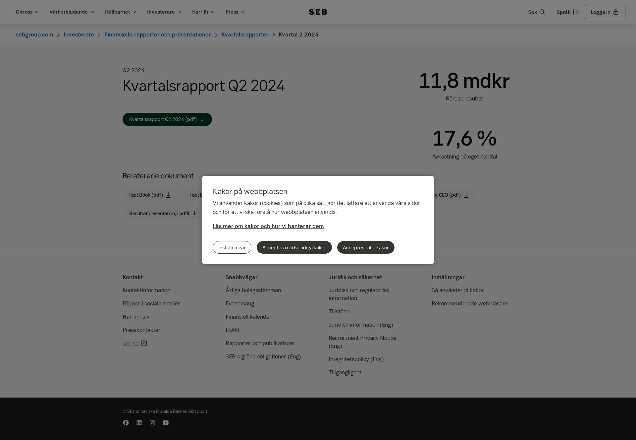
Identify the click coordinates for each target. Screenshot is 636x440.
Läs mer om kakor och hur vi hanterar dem (268, 226)
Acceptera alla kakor (366, 247)
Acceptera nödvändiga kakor (294, 247)
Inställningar (232, 247)
